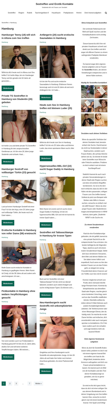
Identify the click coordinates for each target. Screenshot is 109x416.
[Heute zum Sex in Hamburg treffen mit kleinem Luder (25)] (57, 127)
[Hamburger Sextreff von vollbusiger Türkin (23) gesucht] (19, 191)
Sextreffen (12, 13)
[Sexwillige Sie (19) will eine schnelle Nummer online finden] (87, 106)
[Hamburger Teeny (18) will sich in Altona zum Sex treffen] (19, 57)
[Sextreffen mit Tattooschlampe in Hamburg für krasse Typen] (57, 259)
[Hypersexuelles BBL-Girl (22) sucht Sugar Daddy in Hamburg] (57, 191)
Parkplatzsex (68, 13)
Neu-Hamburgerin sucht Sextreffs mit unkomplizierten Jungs (56, 305)
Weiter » (38, 383)
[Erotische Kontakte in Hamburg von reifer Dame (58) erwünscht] (19, 252)
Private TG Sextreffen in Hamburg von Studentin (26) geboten (17, 99)
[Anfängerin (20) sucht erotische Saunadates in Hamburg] (57, 62)
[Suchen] (106, 13)
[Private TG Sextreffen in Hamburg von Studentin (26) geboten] (19, 126)
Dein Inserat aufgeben (93, 13)
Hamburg (5, 42)
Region (21, 13)
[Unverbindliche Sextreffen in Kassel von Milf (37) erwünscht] (100, 92)
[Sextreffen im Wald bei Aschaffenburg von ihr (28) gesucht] (87, 92)
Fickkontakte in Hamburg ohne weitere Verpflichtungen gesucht (18, 294)
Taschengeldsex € (42, 13)
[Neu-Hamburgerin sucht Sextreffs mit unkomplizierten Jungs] (57, 333)
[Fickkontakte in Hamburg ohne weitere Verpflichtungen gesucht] (19, 321)
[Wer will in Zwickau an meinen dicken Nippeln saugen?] (100, 120)
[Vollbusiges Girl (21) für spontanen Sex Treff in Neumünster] (100, 106)
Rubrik (29, 13)
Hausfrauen (56, 13)
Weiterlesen (7, 89)
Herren (79, 13)
